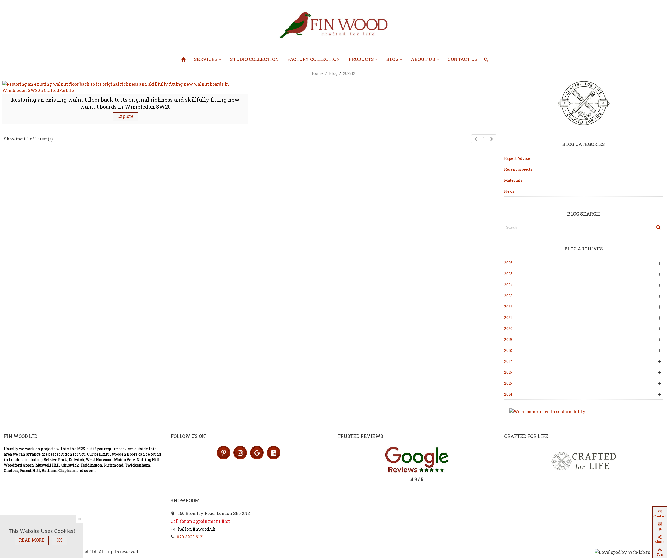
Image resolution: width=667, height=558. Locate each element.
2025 (508, 273)
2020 (508, 328)
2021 (508, 317)
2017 (508, 361)
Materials (513, 180)
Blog (392, 59)
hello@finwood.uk (196, 529)
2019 (508, 339)
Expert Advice (517, 158)
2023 (508, 295)
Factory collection (313, 59)
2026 (508, 262)
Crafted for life (526, 436)
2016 (508, 372)
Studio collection (254, 59)
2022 (508, 306)
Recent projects (518, 169)
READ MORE (31, 540)
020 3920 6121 (190, 536)
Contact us (463, 59)
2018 (508, 350)
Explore (125, 116)
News (509, 191)
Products (361, 59)
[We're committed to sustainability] (583, 411)
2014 (508, 394)
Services (206, 59)
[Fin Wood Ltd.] (333, 26)
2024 (508, 284)
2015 (508, 383)
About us (423, 59)
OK (59, 540)
